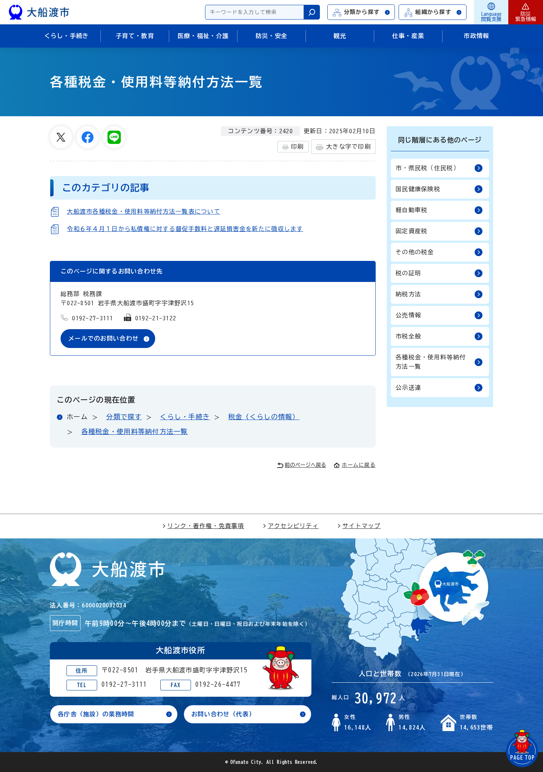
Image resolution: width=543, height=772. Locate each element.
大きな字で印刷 (348, 146)
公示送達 (408, 387)
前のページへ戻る (305, 465)
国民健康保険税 (418, 189)
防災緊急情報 (525, 16)
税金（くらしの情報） (264, 416)
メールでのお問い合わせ (103, 338)
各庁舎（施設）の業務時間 (96, 714)
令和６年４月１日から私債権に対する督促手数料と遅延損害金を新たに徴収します (185, 229)
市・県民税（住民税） (428, 168)
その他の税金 (415, 252)
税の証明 (408, 273)
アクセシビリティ (293, 526)
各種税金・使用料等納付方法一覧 (134, 431)
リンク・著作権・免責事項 (205, 526)
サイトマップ (361, 526)
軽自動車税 (411, 210)
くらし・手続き (185, 416)
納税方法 (408, 294)
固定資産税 (411, 231)
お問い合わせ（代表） (223, 714)
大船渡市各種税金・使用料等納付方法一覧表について (143, 211)
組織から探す (433, 12)
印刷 (297, 146)
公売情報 (408, 315)
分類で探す (123, 416)
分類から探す (362, 12)
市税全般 (408, 336)
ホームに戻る (359, 465)
